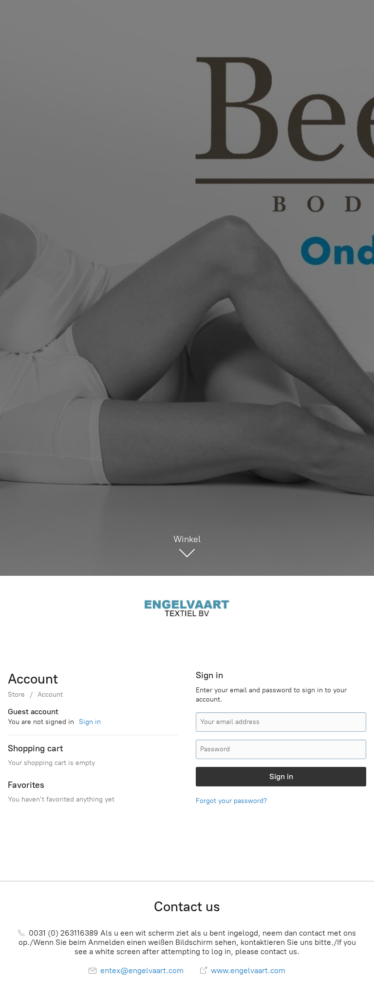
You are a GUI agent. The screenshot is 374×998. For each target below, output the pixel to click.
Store (16, 694)
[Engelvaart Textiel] (187, 607)
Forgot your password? (231, 801)
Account (50, 694)
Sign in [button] (90, 722)
